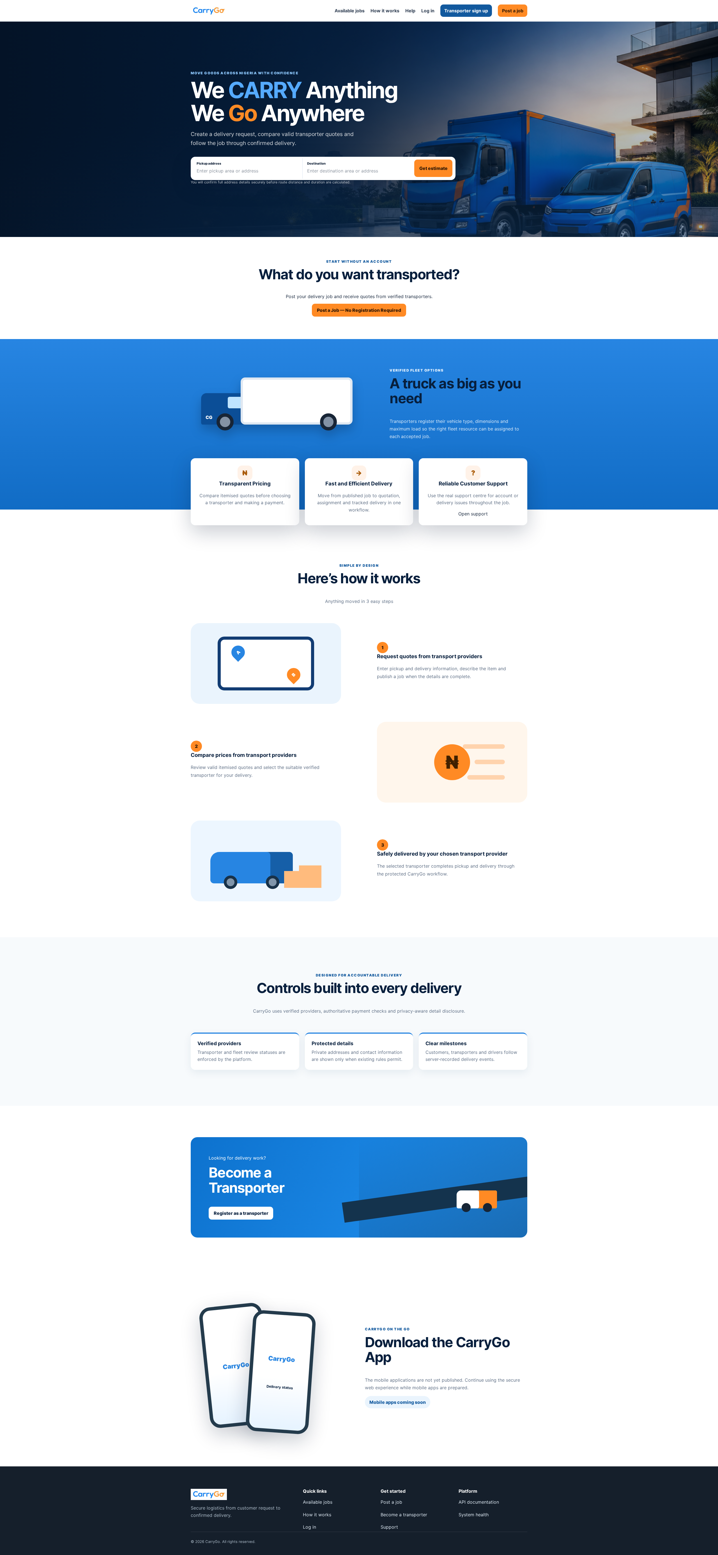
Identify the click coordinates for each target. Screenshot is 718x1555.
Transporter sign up (466, 10)
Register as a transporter (241, 1213)
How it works (384, 10)
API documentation (479, 1502)
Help (410, 10)
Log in (427, 10)
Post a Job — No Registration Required (359, 310)
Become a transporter (404, 1514)
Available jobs (350, 10)
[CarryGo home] (209, 10)
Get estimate (433, 168)
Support (389, 1527)
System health (474, 1514)
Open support (473, 514)
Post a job (512, 10)
